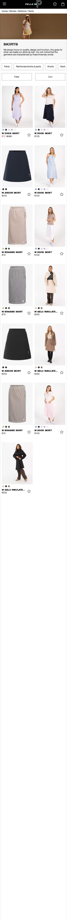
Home (5, 11)
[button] (4, 3)
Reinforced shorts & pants (28, 67)
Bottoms (22, 11)
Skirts (31, 11)
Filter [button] (16, 77)
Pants (7, 67)
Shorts (50, 67)
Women (12, 11)
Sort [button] (50, 77)
